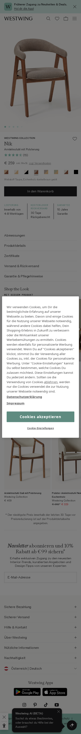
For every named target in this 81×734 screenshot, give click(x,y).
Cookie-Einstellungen (40, 428)
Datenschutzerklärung (24, 397)
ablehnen (51, 382)
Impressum (16, 403)
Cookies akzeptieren (40, 416)
